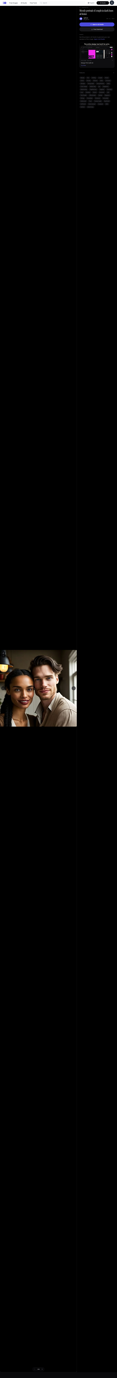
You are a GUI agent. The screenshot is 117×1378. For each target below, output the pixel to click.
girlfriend (83, 104)
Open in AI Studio (98, 24)
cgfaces (85, 18)
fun (88, 78)
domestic (101, 92)
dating (100, 95)
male (101, 80)
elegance (107, 95)
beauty (82, 78)
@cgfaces (86, 19)
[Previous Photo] (3, 688)
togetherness (93, 89)
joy (99, 86)
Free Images (13, 3)
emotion (88, 92)
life (108, 92)
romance (97, 98)
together (102, 89)
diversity (109, 89)
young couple (97, 101)
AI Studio (24, 3)
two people (83, 95)
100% (38, 1369)
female (88, 80)
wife (107, 104)
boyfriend (106, 101)
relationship (84, 89)
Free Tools (33, 3)
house (106, 78)
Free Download (98, 29)
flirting (82, 98)
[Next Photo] (74, 688)
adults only (93, 86)
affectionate (92, 95)
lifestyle (83, 83)
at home (108, 80)
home (82, 80)
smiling (94, 78)
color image (84, 86)
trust (90, 101)
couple (100, 78)
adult (108, 83)
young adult (91, 83)
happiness (105, 86)
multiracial (83, 101)
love (82, 92)
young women (100, 83)
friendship (89, 98)
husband (100, 104)
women (95, 80)
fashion (83, 107)
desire (94, 92)
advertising (90, 107)
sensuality (105, 98)
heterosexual (91, 104)
